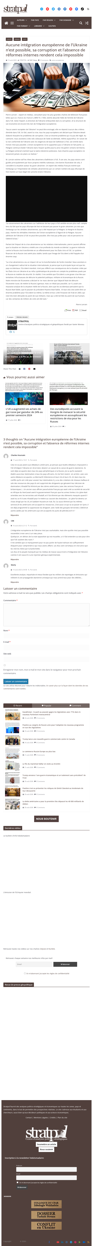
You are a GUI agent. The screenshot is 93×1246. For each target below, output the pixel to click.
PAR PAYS (35, 20)
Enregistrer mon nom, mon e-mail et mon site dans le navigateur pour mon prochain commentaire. (42, 671)
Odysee (43, 949)
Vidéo (25, 39)
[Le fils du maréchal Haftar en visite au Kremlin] (13, 765)
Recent (19, 705)
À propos (10, 317)
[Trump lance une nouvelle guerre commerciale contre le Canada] (13, 740)
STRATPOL (23, 60)
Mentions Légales (41, 1117)
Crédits (53, 1117)
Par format (22, 26)
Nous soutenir (46, 1149)
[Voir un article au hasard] (87, 23)
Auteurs (20, 20)
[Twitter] (13, 331)
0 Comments (40, 718)
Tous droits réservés (35, 1241)
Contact (29, 1117)
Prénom (19, 1166)
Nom (6, 630)
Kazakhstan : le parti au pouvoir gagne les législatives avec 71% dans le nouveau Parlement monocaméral (52, 713)
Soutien (52, 26)
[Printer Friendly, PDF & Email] (75, 310)
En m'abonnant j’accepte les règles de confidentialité (48, 973)
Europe (9, 39)
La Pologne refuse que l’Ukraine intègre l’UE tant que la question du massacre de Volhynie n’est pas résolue (72, 413)
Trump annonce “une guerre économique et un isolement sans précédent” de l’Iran (54, 776)
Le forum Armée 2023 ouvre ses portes (70, 358)
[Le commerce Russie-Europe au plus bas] (13, 753)
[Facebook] (10, 331)
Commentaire (10, 600)
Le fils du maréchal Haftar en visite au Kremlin (41, 764)
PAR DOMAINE (65, 20)
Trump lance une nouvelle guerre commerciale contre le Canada (49, 739)
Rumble (52, 949)
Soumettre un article (46, 1144)
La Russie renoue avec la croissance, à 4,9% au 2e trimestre (23, 356)
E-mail (7, 642)
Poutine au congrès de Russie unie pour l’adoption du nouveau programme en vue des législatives (53, 726)
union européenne (57, 60)
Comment (76, 705)
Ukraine (17, 39)
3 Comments (44, 60)
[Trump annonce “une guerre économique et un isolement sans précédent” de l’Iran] (13, 778)
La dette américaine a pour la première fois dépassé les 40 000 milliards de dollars (53, 802)
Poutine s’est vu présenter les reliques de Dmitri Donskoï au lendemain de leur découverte (53, 789)
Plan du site (62, 1117)
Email (18, 1174)
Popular (47, 705)
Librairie (38, 26)
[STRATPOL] (6, 23)
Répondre (15, 515)
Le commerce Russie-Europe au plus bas (39, 751)
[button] (25, 20)
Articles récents (22, 317)
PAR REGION (48, 20)
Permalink (33, 460)
